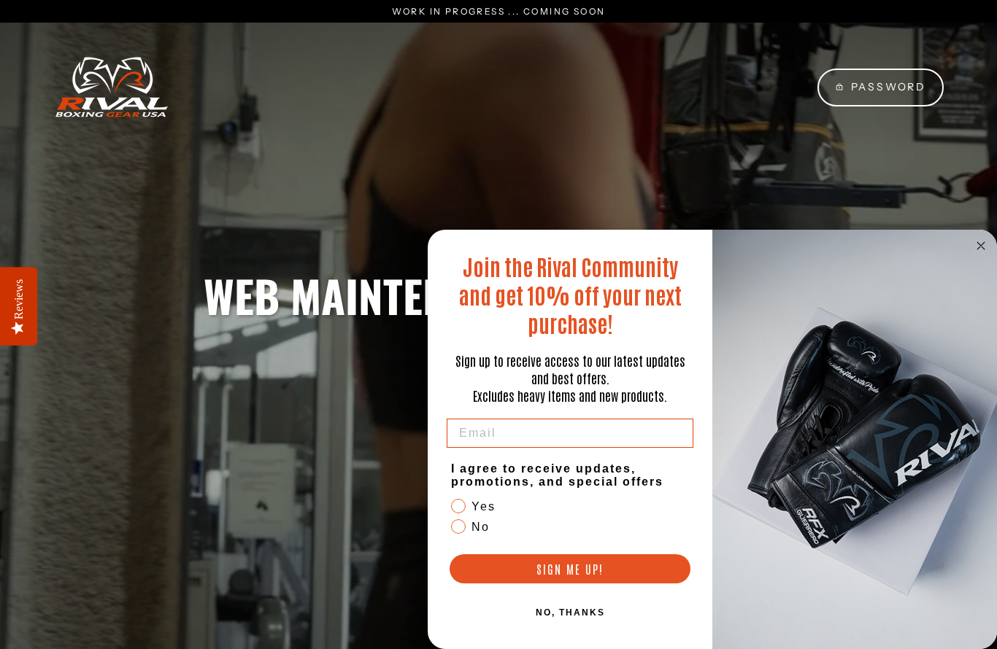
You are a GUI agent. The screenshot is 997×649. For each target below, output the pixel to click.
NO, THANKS (570, 612)
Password (888, 86)
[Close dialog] (981, 245)
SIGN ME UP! (570, 568)
